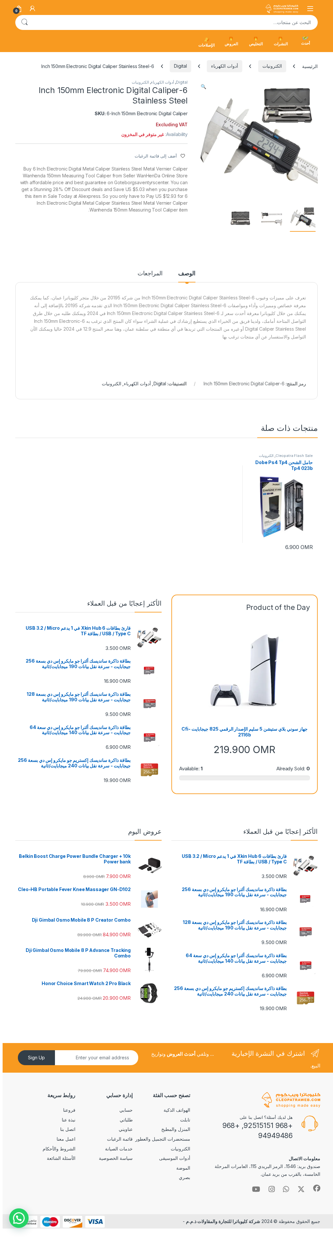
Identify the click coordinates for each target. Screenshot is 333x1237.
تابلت (185, 1119)
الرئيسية (310, 66)
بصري (184, 1177)
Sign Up (36, 1057)
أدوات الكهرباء (224, 66)
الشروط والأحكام (59, 1148)
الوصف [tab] (186, 273)
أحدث (305, 43)
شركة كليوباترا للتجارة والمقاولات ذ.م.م (223, 1221)
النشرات (281, 43)
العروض (231, 43)
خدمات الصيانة (119, 1148)
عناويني (126, 1129)
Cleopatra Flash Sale (294, 455)
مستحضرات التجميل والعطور (162, 1139)
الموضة (183, 1168)
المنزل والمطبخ (175, 1129)
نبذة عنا (68, 1119)
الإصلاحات (206, 45)
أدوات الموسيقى (174, 1158)
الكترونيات (272, 66)
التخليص (256, 43)
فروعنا (69, 1110)
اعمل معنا (66, 1139)
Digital (180, 66)
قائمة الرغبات (120, 1139)
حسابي (126, 1110)
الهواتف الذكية (177, 1110)
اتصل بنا (67, 1129)
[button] (203, 86)
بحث (24, 22)
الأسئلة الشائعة (61, 1158)
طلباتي (126, 1119)
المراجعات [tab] (150, 273)
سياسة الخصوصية (116, 1158)
